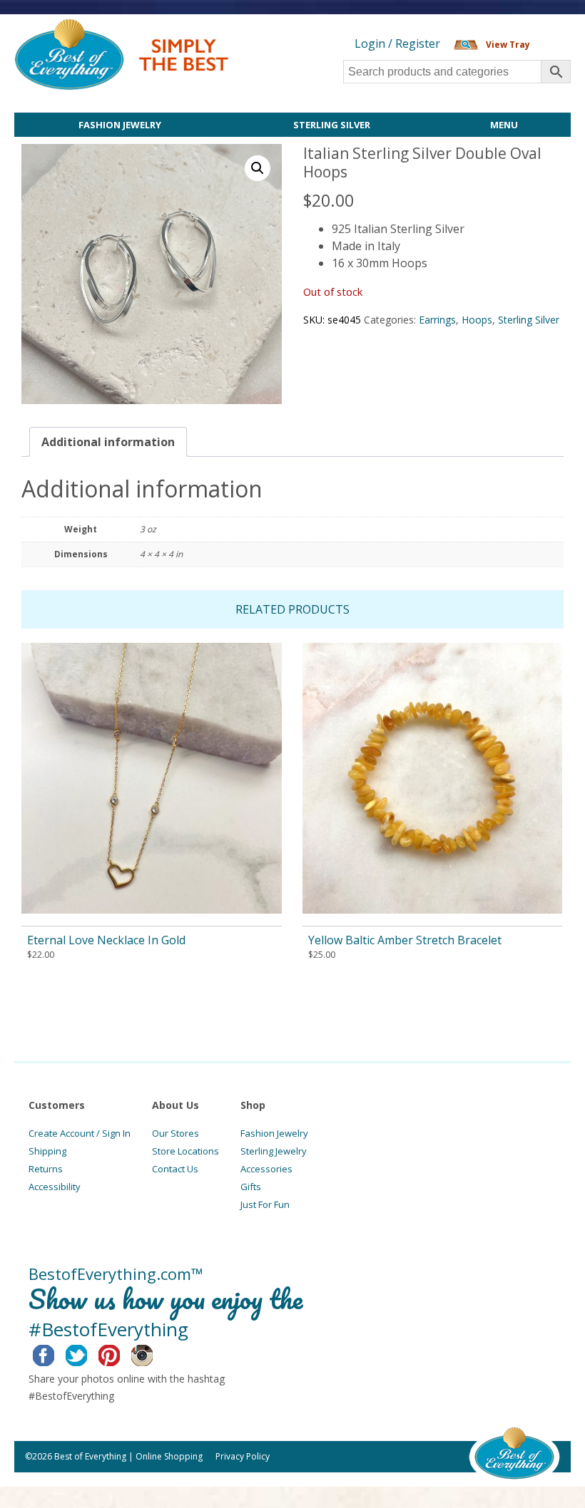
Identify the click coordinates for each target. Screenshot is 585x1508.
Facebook (54, 1353)
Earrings (437, 319)
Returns (46, 1168)
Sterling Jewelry (273, 1151)
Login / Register (397, 43)
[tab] (108, 442)
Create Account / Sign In (80, 1133)
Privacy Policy (242, 1456)
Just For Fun (265, 1204)
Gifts (250, 1186)
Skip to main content (283, 26)
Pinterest (120, 1353)
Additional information (108, 442)
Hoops (477, 319)
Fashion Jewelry (119, 124)
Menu (504, 124)
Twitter (87, 1353)
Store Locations (185, 1151)
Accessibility (55, 1186)
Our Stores (175, 1133)
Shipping (47, 1151)
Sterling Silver (331, 124)
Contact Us (175, 1168)
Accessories (266, 1168)
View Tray (508, 44)
